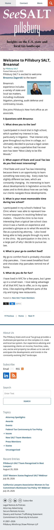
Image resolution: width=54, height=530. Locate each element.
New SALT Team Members (23, 298)
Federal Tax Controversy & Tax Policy (24, 429)
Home (8, 3)
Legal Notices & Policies (14, 505)
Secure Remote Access (13, 511)
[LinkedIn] (6, 375)
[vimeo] (5, 500)
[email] (20, 500)
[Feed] (13, 375)
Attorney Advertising (13, 508)
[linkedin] (15, 500)
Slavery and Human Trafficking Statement (22, 514)
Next (31, 315)
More (39, 3)
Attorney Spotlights (15, 417)
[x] (10, 500)
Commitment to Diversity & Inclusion (20, 517)
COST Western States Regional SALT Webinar (25, 475)
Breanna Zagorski (13, 77)
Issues (9, 433)
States (9, 445)
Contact (24, 3)
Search (27, 401)
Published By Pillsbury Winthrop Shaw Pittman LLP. (27, 29)
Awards (9, 421)
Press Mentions (13, 441)
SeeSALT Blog (27, 14)
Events (9, 425)
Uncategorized (13, 449)
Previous (9, 315)
